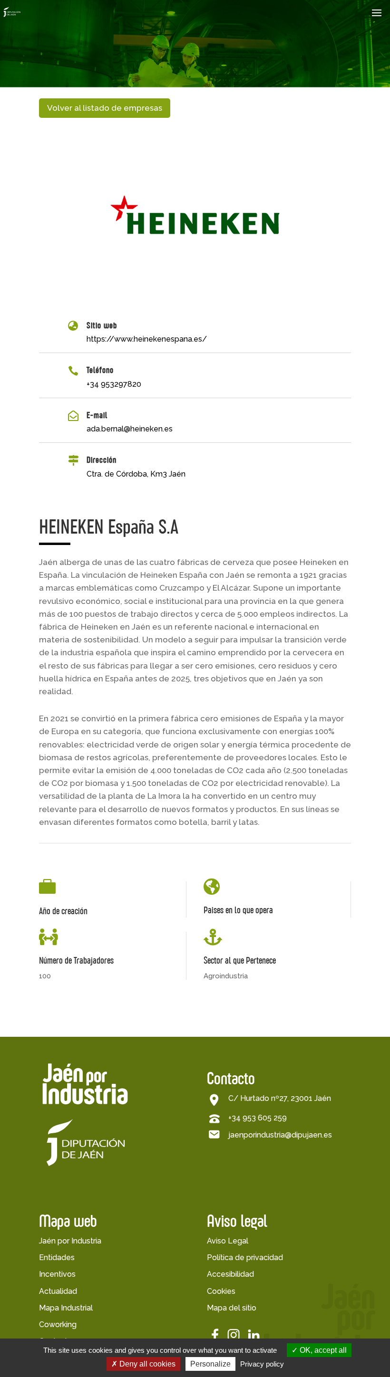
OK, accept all (322, 1350)
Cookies (221, 1291)
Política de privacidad (245, 1257)
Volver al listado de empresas (104, 108)
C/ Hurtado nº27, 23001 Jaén (279, 1098)
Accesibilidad (230, 1274)
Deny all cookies (146, 1364)
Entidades (57, 1257)
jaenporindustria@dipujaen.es (280, 1134)
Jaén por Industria (70, 1240)
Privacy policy (262, 1364)
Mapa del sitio (231, 1307)
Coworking (58, 1324)
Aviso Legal (227, 1240)
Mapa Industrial (66, 1307)
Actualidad (58, 1291)
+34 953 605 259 (257, 1117)
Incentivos (57, 1274)
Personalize (210, 1364)
